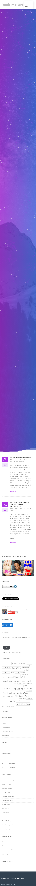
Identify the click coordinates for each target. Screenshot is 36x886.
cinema (29, 665)
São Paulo (29, 698)
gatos (22, 677)
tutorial (12, 701)
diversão (25, 670)
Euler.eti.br (5, 711)
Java (28, 681)
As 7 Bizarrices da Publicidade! (20, 458)
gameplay (24, 674)
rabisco (29, 690)
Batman (16, 663)
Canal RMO (5, 784)
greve (27, 676)
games (5, 677)
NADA (11, 510)
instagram (23, 681)
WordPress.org (6, 735)
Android (5, 663)
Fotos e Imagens (20, 461)
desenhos (25, 667)
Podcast (4, 812)
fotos (17, 672)
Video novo (23, 704)
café (29, 663)
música (6, 688)
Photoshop (18, 688)
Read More (13, 491)
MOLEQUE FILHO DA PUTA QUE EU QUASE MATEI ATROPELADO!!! (19, 504)
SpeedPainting (6, 825)
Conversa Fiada (6, 788)
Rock (4, 693)
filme (12, 672)
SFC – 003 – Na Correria (8, 767)
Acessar (4, 723)
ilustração (16, 681)
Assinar (6, 648)
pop (3, 816)
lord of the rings (28, 683)
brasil (23, 663)
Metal (25, 685)
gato (17, 677)
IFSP (10, 681)
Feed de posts (6, 727)
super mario (22, 698)
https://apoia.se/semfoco (8, 884)
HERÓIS (27, 679)
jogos (15, 683)
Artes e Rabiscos (6, 780)
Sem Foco (24, 693)
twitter (19, 701)
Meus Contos (5, 804)
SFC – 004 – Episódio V (8, 763)
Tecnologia (5, 829)
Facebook (6, 672)
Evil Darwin (5, 792)
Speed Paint (24, 696)
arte (9, 663)
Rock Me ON (12, 5)
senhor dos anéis (10, 696)
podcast (29, 688)
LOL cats (20, 683)
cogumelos (6, 667)
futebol (23, 672)
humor (5, 681)
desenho (16, 668)
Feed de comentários (8, 731)
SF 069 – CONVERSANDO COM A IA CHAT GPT (15, 759)
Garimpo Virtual (6, 800)
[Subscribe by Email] (7, 626)
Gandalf (11, 677)
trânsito (5, 701)
